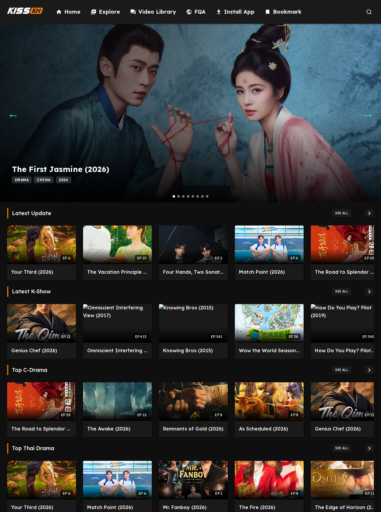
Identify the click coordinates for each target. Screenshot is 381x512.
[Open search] (369, 12)
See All (341, 213)
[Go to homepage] (25, 10)
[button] (174, 196)
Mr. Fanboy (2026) (185, 507)
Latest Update (31, 213)
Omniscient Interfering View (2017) (117, 350)
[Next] (369, 213)
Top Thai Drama (33, 448)
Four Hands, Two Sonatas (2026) (193, 272)
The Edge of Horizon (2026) (345, 507)
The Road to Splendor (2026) (345, 272)
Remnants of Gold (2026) (193, 429)
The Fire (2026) (257, 507)
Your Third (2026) (32, 272)
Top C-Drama (29, 370)
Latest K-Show (31, 291)
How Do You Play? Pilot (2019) (345, 350)
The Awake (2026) (108, 429)
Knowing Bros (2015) (188, 350)
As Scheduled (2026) (263, 429)
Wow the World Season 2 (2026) (269, 350)
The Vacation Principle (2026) (117, 272)
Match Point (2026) (262, 272)
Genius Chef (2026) (34, 350)
